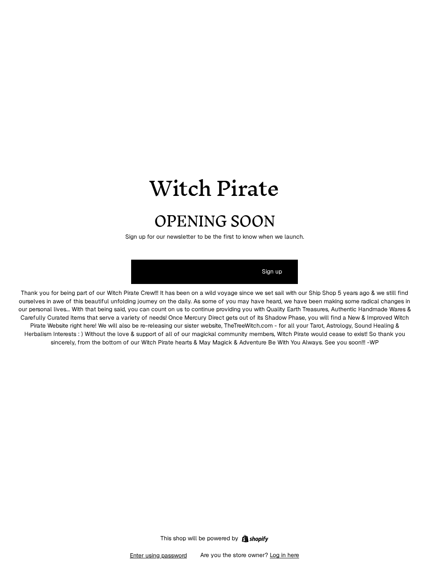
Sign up (272, 271)
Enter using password (158, 555)
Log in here (284, 555)
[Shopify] (255, 538)
